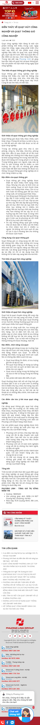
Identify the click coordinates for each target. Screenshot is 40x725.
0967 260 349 (14, 650)
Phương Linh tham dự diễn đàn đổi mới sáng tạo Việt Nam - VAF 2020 (20, 559)
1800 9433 (19, 3)
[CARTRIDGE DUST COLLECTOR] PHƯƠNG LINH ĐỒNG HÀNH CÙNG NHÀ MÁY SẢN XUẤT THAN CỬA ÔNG (20, 590)
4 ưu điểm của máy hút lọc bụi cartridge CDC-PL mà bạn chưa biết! (20, 554)
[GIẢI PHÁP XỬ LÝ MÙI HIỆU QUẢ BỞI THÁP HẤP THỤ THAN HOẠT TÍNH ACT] (8, 534)
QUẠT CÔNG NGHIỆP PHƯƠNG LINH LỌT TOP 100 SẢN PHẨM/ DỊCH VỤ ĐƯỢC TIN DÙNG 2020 (20, 566)
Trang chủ (7, 22)
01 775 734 (15, 673)
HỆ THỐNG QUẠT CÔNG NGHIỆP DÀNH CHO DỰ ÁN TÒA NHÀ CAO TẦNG (19, 607)
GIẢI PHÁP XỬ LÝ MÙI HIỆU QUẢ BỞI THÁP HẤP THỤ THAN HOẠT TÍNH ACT (24, 533)
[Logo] (7, 3)
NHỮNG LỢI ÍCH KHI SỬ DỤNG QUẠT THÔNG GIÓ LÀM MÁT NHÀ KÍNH (19, 602)
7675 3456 (15, 658)
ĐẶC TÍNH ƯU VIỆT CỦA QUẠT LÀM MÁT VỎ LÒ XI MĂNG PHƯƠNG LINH (20, 596)
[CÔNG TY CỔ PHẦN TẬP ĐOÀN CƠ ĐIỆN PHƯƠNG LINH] (20, 624)
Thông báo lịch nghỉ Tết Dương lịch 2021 (18, 572)
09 (10, 673)
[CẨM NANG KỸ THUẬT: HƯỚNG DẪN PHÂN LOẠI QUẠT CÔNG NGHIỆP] (8, 522)
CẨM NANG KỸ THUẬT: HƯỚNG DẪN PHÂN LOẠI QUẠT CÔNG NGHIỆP (24, 520)
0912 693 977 (14, 681)
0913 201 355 (14, 689)
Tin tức (16, 22)
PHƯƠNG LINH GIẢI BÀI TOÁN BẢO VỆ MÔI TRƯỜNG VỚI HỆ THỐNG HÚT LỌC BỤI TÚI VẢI (20, 583)
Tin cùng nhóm (14, 513)
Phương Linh (25, 59)
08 (10, 658)
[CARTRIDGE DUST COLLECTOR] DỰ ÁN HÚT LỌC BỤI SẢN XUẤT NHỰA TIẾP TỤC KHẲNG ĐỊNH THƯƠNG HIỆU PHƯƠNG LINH (19, 577)
